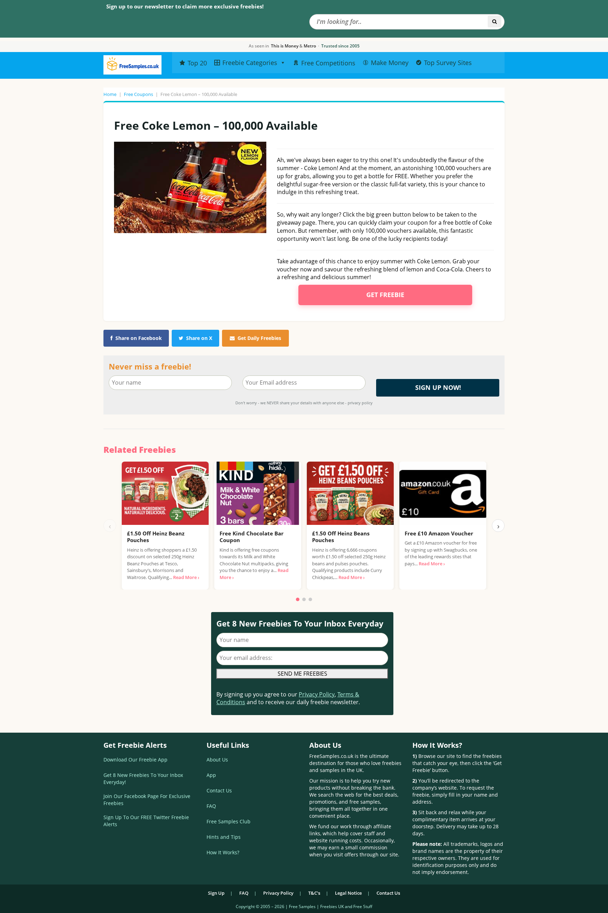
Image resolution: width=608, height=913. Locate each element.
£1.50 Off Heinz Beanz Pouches (155, 537)
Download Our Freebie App (135, 759)
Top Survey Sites (448, 62)
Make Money (389, 62)
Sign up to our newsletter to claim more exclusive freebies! (185, 6)
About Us (217, 759)
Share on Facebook (138, 338)
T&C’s (314, 893)
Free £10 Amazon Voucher (439, 533)
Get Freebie (385, 294)
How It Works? (223, 852)
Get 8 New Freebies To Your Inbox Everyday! (143, 778)
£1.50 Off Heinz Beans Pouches (340, 537)
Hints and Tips (224, 837)
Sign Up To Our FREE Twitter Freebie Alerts (146, 821)
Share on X (199, 338)
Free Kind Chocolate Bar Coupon (252, 537)
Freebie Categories (249, 62)
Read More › (186, 577)
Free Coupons (138, 94)
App (211, 775)
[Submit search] (494, 21)
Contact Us (219, 790)
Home (109, 94)
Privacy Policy (317, 694)
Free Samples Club (229, 821)
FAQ (211, 806)
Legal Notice (348, 893)
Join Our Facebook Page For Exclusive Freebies (146, 799)
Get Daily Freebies (259, 338)
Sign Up (216, 893)
